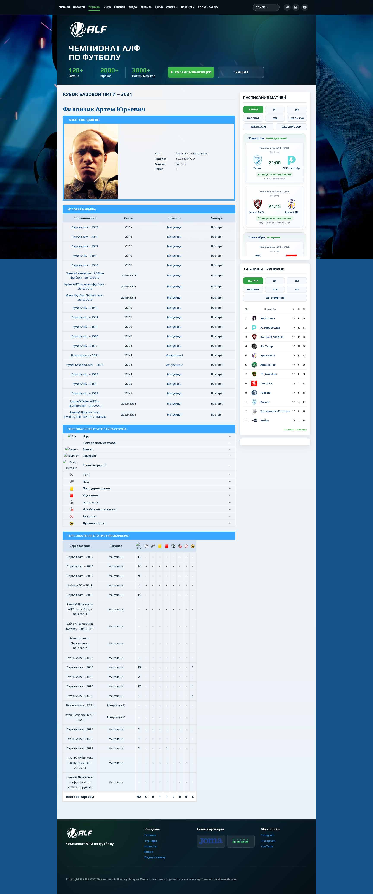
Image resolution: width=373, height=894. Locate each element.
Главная (150, 835)
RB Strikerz (267, 318)
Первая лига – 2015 (85, 227)
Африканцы (268, 364)
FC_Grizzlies (268, 374)
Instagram (268, 840)
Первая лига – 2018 (85, 265)
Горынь (265, 392)
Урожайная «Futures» (275, 411)
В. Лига (253, 280)
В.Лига (253, 109)
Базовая (253, 118)
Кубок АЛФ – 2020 (85, 327)
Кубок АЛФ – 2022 (85, 384)
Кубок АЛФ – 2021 (85, 346)
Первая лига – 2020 (85, 336)
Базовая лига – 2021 (85, 355)
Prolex (264, 420)
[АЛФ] (104, 29)
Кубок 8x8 (297, 118)
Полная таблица (295, 429)
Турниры (241, 72)
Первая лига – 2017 (85, 246)
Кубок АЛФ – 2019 (85, 308)
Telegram (267, 835)
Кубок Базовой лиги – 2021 (84, 365)
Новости (150, 846)
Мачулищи (174, 227)
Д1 (275, 109)
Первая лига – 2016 (85, 236)
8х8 (275, 289)
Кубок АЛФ (258, 126)
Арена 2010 (267, 355)
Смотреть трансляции (193, 72)
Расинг (265, 401)
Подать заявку (155, 857)
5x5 (296, 289)
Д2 (297, 109)
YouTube (267, 846)
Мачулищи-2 (174, 355)
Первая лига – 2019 (85, 317)
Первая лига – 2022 (85, 393)
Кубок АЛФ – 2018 (85, 255)
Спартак (266, 383)
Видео (148, 851)
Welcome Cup (291, 126)
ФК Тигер (266, 346)
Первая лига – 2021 (85, 374)
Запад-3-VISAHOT (272, 336)
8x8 (275, 118)
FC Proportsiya (270, 327)
